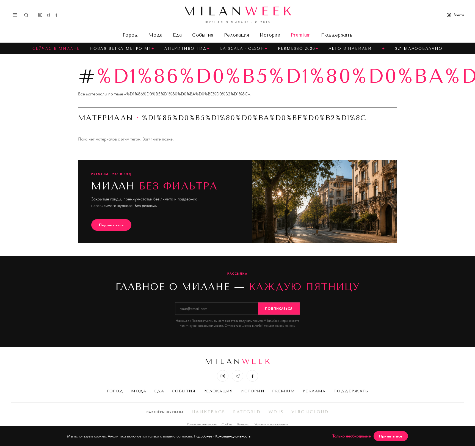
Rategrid (247, 411)
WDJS (276, 411)
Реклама (314, 391)
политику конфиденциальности (201, 325)
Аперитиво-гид (185, 48)
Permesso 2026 (296, 48)
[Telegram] (48, 15)
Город (130, 35)
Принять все (390, 436)
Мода (155, 35)
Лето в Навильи (350, 48)
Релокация (236, 35)
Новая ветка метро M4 (120, 48)
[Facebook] (56, 15)
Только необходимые (351, 436)
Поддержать (336, 35)
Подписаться (111, 225)
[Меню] (15, 15)
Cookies (227, 424)
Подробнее (203, 436)
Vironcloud (309, 411)
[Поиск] (26, 15)
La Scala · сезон (242, 48)
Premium (301, 35)
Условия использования (271, 424)
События (202, 35)
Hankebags (208, 411)
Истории (270, 35)
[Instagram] (40, 15)
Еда (177, 35)
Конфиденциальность (202, 424)
